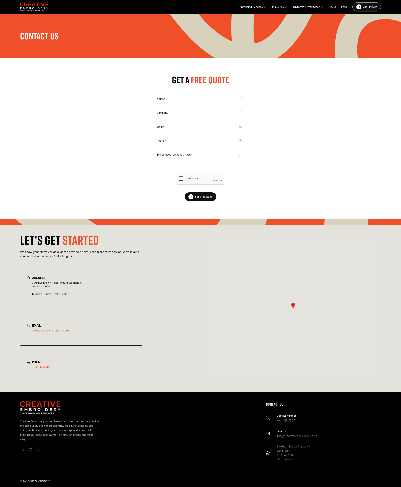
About (332, 6)
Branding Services (252, 6)
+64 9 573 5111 (41, 366)
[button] (253, 6)
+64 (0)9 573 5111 (288, 420)
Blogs (344, 6)
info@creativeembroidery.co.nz (50, 330)
